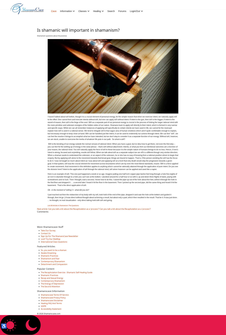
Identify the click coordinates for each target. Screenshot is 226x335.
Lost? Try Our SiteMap (50, 239)
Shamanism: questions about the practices (52, 36)
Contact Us (46, 233)
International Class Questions (54, 242)
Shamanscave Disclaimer (52, 300)
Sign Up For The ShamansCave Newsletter (59, 236)
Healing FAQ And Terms (51, 303)
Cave (53, 11)
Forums (122, 11)
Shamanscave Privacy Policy (53, 297)
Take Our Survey (48, 230)
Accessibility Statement (51, 309)
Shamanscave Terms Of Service (55, 295)
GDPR (43, 306)
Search (111, 11)
